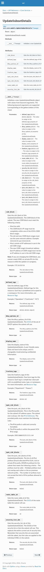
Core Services (25, 10)
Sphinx (12, 566)
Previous (8, 555)
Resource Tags (13, 295)
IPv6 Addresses (29, 416)
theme (23, 566)
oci (23, 3)
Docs (4, 10)
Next (37, 555)
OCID (29, 322)
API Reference (13, 10)
